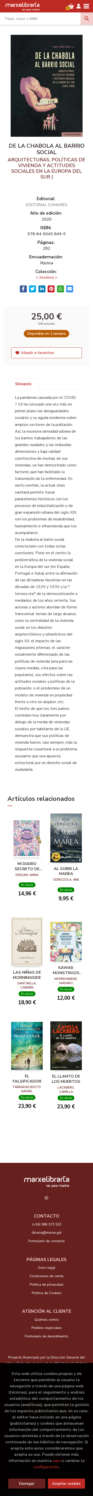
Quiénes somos (46, 1319)
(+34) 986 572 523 (46, 1224)
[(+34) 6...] (46, 1198)
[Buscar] (87, 18)
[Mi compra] (71, 6)
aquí (57, 1460)
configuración (46, 1467)
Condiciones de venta (46, 1276)
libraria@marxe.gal (47, 1232)
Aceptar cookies (66, 1483)
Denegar (26, 1483)
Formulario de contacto (46, 1241)
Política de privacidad (46, 1284)
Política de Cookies (47, 1293)
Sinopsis (23, 384)
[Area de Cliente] (78, 6)
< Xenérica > (46, 277)
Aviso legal (46, 1267)
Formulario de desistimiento (46, 1336)
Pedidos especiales (46, 1327)
